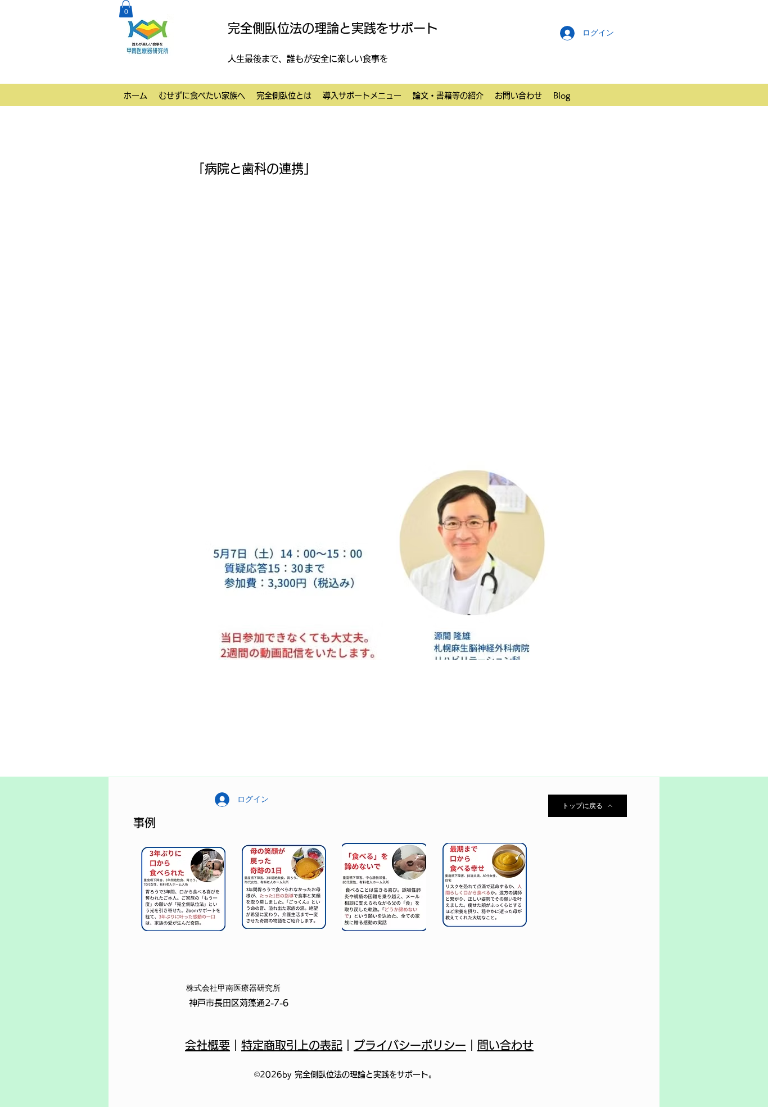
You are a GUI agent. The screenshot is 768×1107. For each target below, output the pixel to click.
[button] (126, 8)
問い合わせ (505, 1045)
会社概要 (207, 1045)
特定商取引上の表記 (291, 1045)
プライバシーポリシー (410, 1045)
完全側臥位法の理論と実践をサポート (333, 28)
